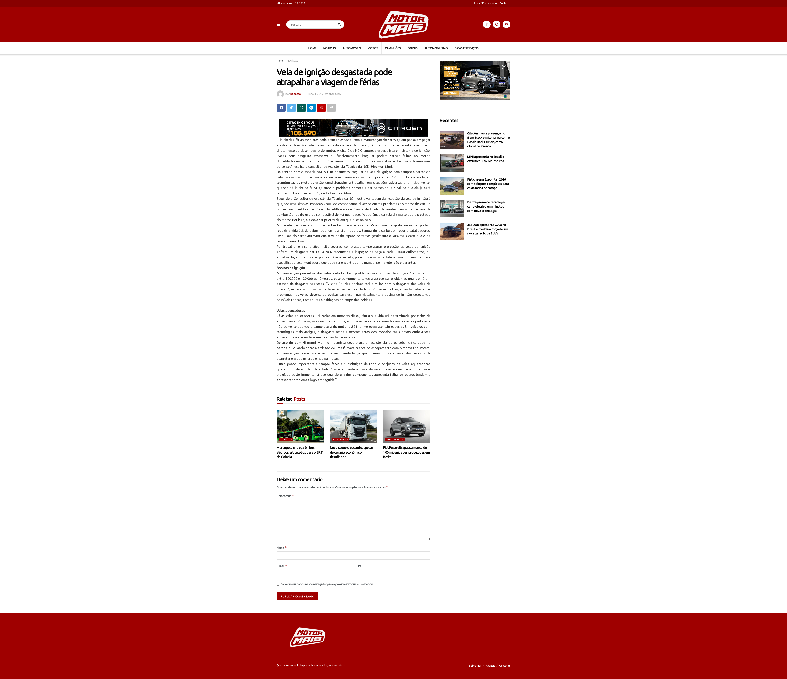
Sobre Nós (480, 3)
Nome (282, 548)
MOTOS (373, 48)
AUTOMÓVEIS (352, 48)
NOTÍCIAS (329, 48)
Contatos (505, 3)
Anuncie (492, 3)
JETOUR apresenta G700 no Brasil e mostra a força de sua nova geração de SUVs (487, 229)
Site (359, 566)
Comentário (285, 496)
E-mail (282, 566)
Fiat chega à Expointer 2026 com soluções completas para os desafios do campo (488, 184)
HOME (312, 48)
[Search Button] (340, 24)
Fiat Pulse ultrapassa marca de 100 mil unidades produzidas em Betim (406, 452)
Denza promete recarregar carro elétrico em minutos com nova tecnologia (486, 206)
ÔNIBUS (413, 48)
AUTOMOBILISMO (436, 48)
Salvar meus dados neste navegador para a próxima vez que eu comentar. (327, 584)
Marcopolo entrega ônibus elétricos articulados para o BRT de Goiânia (300, 452)
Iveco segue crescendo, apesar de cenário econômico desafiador (351, 452)
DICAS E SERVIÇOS (467, 48)
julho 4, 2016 (315, 93)
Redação (295, 93)
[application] (475, 80)
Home (280, 60)
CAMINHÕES (393, 48)
